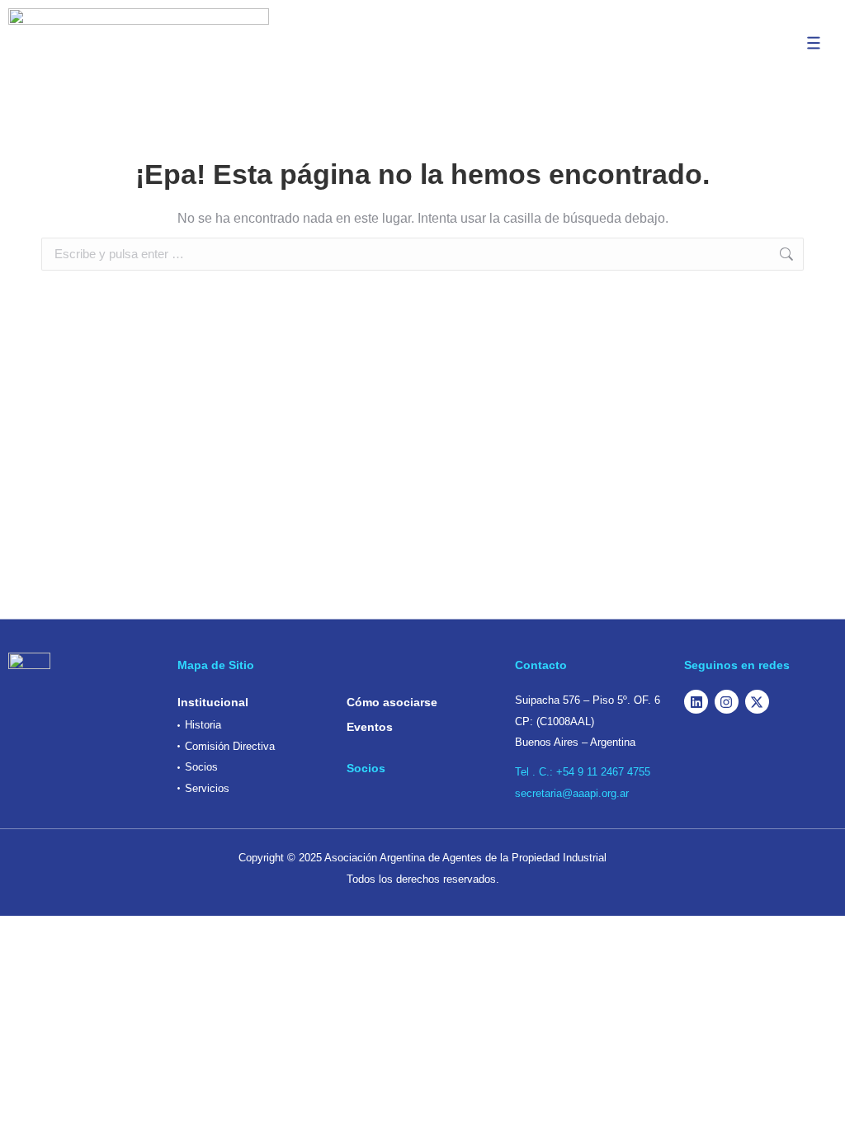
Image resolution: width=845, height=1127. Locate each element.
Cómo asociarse (392, 702)
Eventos (370, 726)
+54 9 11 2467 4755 (603, 772)
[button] (813, 43)
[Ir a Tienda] (820, 1102)
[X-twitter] (757, 702)
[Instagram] (727, 702)
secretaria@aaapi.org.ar (572, 793)
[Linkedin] (696, 702)
